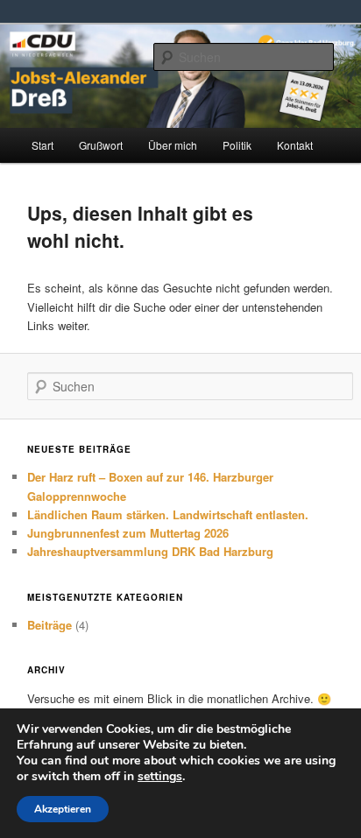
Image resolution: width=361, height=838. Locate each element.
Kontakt (295, 144)
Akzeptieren (62, 809)
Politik (237, 144)
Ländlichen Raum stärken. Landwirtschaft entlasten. (167, 514)
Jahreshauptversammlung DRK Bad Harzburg (150, 551)
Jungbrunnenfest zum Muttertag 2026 (128, 533)
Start (42, 144)
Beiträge (49, 624)
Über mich (172, 144)
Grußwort (101, 144)
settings (160, 777)
